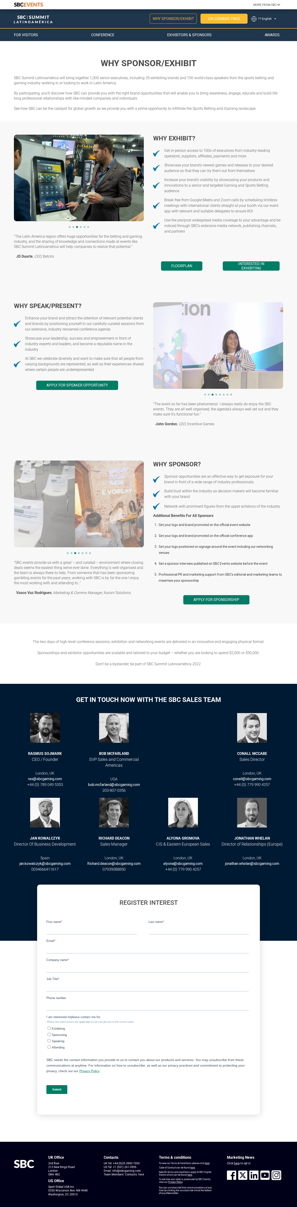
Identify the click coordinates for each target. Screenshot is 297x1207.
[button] (70, 227)
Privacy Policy (175, 1182)
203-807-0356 (114, 790)
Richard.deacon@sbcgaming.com (114, 863)
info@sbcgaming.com (126, 1170)
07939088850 (114, 869)
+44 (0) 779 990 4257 (252, 784)
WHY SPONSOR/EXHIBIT (173, 18)
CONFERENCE (102, 35)
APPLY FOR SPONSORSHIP (216, 599)
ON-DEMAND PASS (224, 18)
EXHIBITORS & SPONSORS (189, 35)
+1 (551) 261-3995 (124, 1167)
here (141, 1174)
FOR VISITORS (26, 35)
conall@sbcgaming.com (252, 779)
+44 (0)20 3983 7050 (126, 1163)
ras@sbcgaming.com (45, 779)
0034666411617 (44, 869)
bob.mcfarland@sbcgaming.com (114, 784)
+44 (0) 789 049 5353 (45, 784)
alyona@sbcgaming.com (183, 863)
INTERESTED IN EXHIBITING (251, 266)
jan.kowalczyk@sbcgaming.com (45, 863)
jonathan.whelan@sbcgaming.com (252, 863)
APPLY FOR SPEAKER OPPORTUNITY (77, 385)
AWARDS (272, 35)
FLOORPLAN (181, 266)
